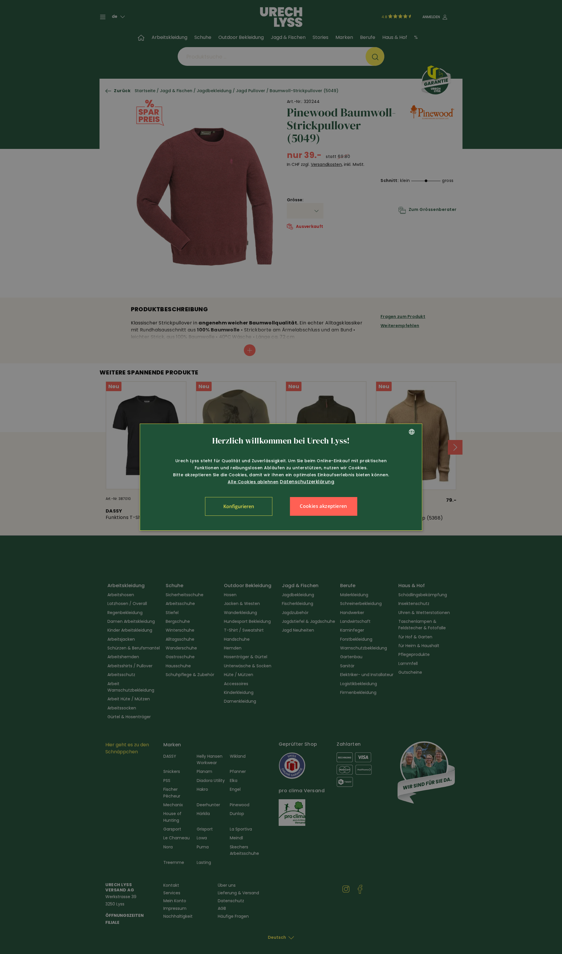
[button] (238, 506)
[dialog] (281, 477)
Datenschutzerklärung (307, 482)
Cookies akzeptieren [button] (323, 506)
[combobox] (412, 432)
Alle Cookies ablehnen (253, 482)
